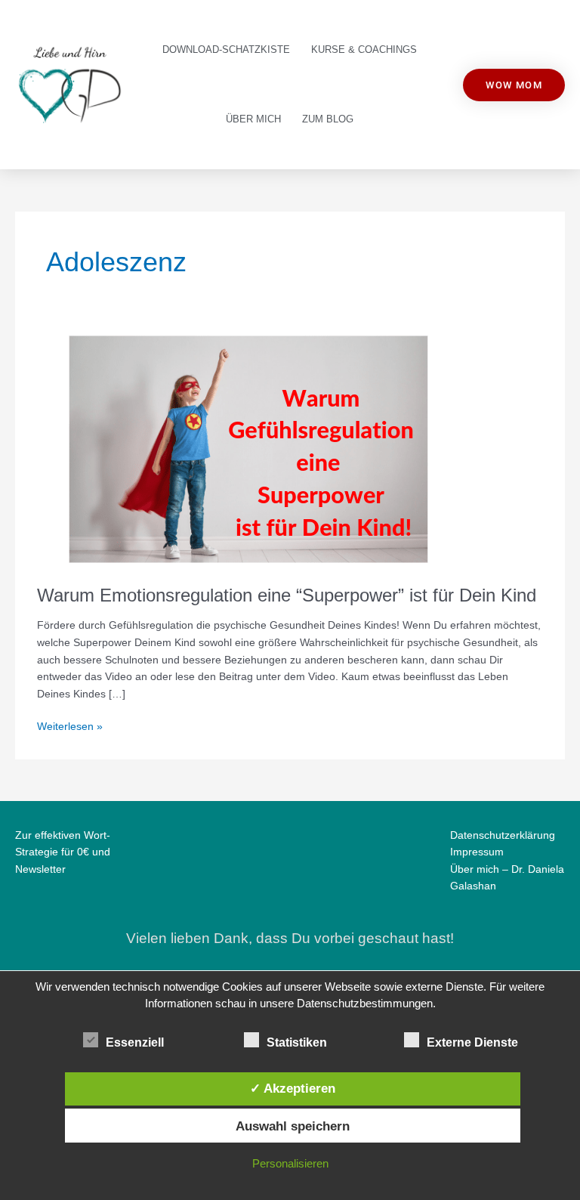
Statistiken (297, 1042)
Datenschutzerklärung (502, 835)
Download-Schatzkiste (226, 49)
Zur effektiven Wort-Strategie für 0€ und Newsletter (62, 852)
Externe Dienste (472, 1042)
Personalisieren (290, 1163)
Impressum (477, 852)
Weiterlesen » (70, 725)
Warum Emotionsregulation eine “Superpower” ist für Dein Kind (286, 595)
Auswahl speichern (293, 1126)
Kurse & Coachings (364, 49)
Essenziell (135, 1042)
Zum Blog (327, 119)
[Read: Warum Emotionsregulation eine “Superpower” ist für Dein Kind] (248, 448)
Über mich (253, 119)
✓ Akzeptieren (292, 1088)
